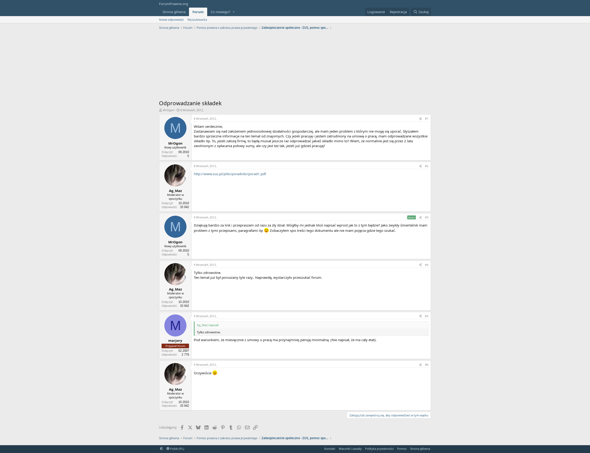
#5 (426, 316)
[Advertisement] (295, 66)
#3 (426, 217)
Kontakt (329, 449)
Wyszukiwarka (197, 19)
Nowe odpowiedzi (171, 19)
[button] (234, 12)
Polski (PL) (176, 449)
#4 (426, 265)
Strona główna (174, 11)
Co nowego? (220, 11)
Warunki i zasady (350, 449)
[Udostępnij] (420, 119)
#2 (426, 166)
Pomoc (402, 449)
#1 (426, 119)
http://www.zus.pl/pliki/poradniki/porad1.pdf (230, 173)
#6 (426, 365)
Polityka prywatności (379, 449)
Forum (198, 11)
